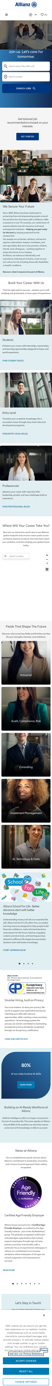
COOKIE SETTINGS (26, 1381)
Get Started (27, 136)
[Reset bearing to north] (47, 564)
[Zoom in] (47, 555)
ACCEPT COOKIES (26, 1361)
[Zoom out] (47, 559)
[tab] (19, 963)
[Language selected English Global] (33, 14)
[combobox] (26, 66)
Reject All (26, 1371)
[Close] (44, 1315)
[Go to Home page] (26, 4)
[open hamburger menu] (6, 14)
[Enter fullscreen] (47, 569)
